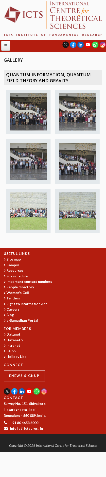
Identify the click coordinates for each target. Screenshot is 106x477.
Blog (10, 315)
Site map (13, 259)
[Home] (53, 18)
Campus (12, 265)
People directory (20, 287)
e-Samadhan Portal (22, 320)
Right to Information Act (26, 304)
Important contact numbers (29, 281)
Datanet (13, 334)
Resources (14, 270)
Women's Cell (17, 293)
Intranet (13, 345)
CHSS (11, 351)
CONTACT (13, 398)
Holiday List (16, 356)
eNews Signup (24, 376)
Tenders (13, 298)
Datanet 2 (14, 340)
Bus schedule (17, 276)
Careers (12, 309)
